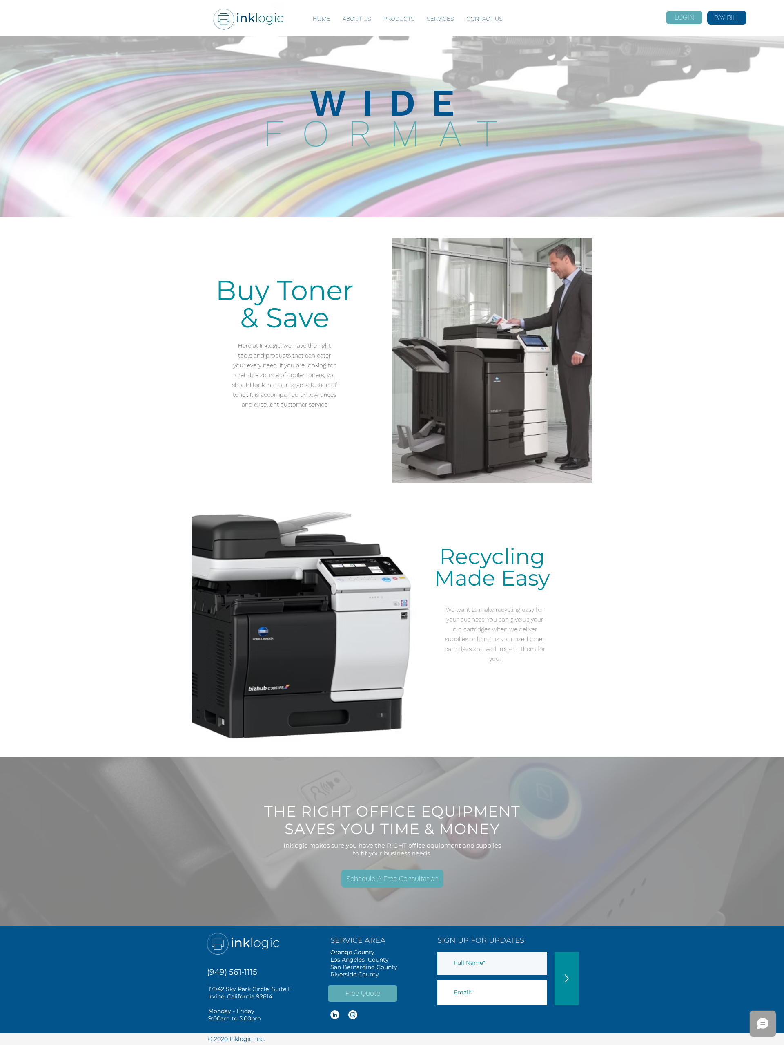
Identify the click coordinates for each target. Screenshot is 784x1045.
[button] (392, 879)
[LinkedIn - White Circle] (334, 1014)
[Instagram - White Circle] (352, 1014)
